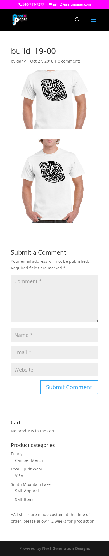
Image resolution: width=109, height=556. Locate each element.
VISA (19, 475)
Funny (16, 453)
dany (21, 61)
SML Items (24, 499)
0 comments (69, 61)
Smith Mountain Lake (31, 484)
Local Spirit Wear (26, 469)
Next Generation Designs (66, 548)
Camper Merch (29, 460)
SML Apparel (27, 490)
